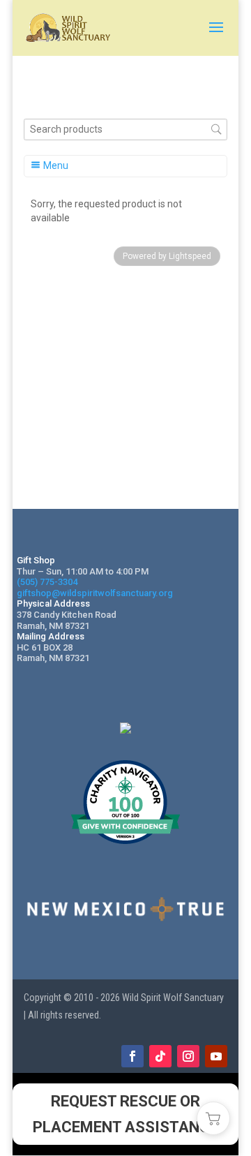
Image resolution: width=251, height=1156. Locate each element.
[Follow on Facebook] (132, 1056)
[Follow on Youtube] (216, 1056)
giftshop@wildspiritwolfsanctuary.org (95, 593)
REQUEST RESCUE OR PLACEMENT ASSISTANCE (125, 1114)
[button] (213, 1118)
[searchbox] (125, 129)
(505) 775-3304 (47, 582)
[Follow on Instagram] (188, 1056)
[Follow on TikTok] (160, 1056)
